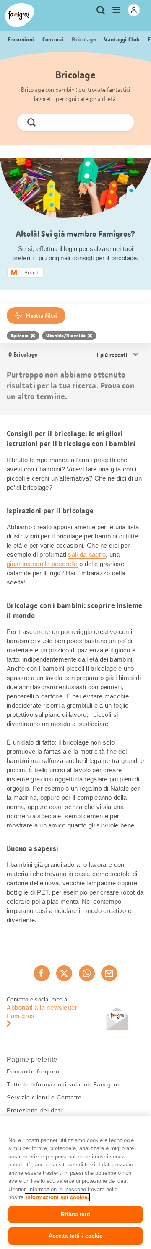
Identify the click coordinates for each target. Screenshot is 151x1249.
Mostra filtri (41, 315)
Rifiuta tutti (75, 1214)
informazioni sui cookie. (57, 1197)
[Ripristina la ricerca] (120, 122)
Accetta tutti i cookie (76, 1236)
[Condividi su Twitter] (64, 973)
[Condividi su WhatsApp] (87, 973)
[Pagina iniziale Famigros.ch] (19, 15)
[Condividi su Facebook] (41, 973)
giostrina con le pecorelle (42, 563)
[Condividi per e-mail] (109, 973)
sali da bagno (87, 554)
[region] (75, 1182)
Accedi (32, 273)
